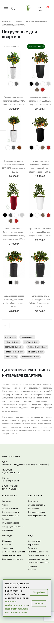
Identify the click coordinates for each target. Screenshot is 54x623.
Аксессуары (7, 548)
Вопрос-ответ (34, 541)
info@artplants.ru (10, 480)
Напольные (10, 342)
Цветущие (9, 357)
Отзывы (5, 519)
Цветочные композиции (12, 559)
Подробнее (39, 592)
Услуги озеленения (10, 515)
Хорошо (39, 603)
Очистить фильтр (36, 46)
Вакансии (6, 544)
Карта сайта (33, 544)
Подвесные (26, 337)
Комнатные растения (11, 555)
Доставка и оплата (10, 512)
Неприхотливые (12, 352)
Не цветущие (33, 352)
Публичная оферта (10, 522)
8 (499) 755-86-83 (11, 472)
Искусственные (28, 357)
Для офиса (33, 501)
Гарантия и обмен (10, 508)
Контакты (6, 501)
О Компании (7, 541)
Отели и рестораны (36, 504)
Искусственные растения (13, 551)
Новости (32, 569)
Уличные (9, 337)
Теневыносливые (35, 347)
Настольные (29, 342)
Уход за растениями (37, 515)
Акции (5, 504)
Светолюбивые (11, 347)
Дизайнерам (33, 508)
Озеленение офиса (36, 512)
